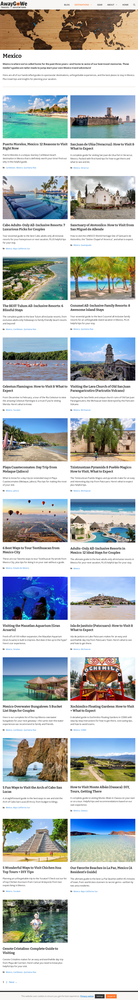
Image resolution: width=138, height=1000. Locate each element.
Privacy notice (87, 996)
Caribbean (10, 167)
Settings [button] (99, 996)
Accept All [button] (111, 996)
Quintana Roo (30, 167)
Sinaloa (16, 649)
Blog (67, 4)
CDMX (83, 730)
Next (13, 982)
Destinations (82, 4)
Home (125, 4)
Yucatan (16, 410)
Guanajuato (86, 245)
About (110, 4)
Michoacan (86, 410)
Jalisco (16, 490)
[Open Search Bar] (134, 4)
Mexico (19, 167)
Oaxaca (84, 810)
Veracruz (85, 168)
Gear (99, 4)
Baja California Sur (21, 248)
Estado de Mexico (21, 568)
